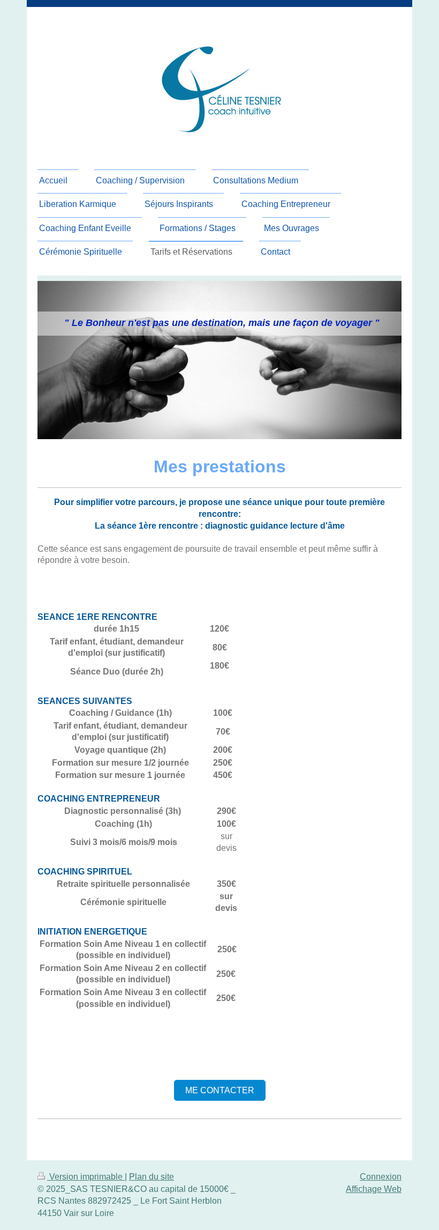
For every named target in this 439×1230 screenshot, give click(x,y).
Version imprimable (86, 1176)
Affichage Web (374, 1189)
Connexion (381, 1176)
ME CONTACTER (219, 1090)
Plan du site (151, 1176)
